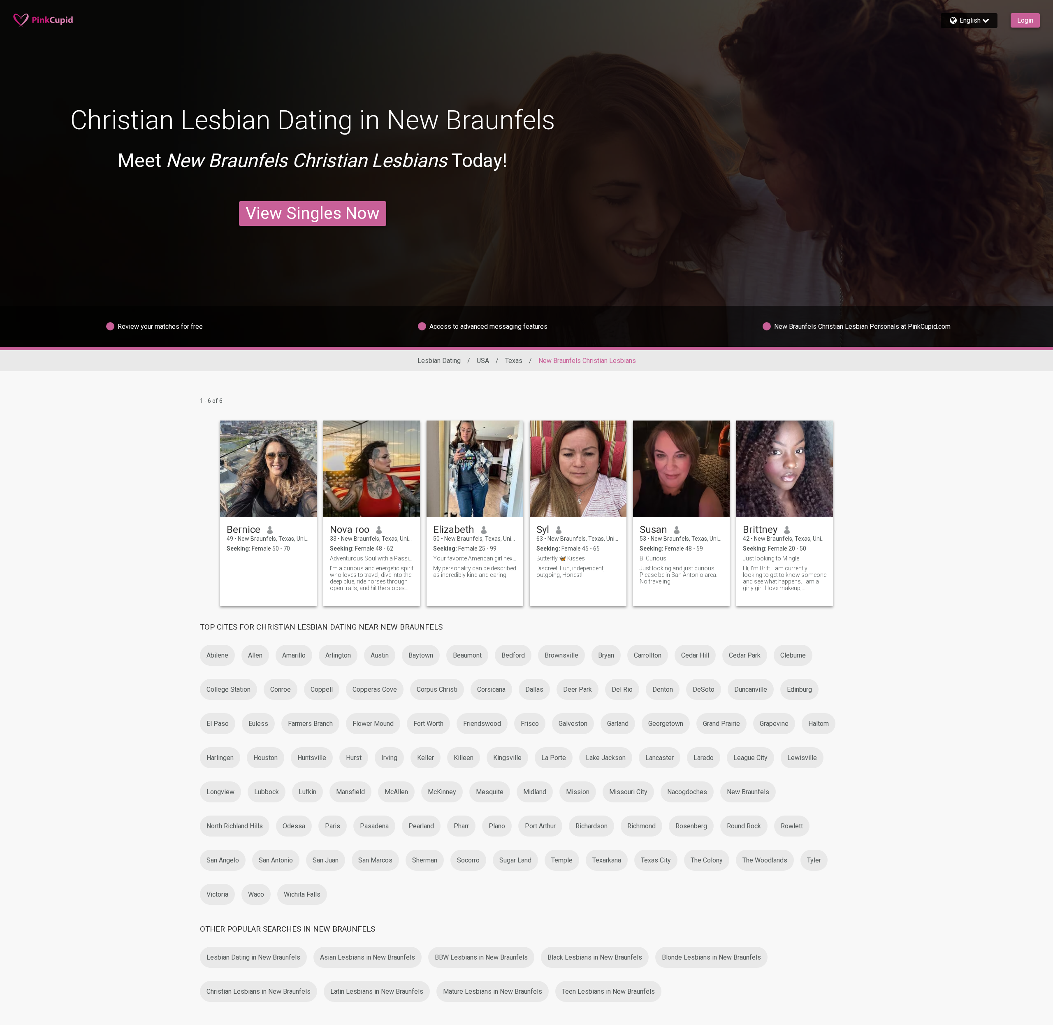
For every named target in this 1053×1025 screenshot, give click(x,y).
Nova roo (349, 529)
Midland (534, 792)
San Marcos (375, 860)
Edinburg (799, 689)
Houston (265, 758)
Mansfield (350, 792)
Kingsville (507, 758)
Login (1025, 20)
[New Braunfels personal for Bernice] (268, 469)
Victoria (217, 894)
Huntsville (311, 758)
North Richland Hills (234, 826)
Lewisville (802, 758)
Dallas (534, 689)
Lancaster (659, 758)
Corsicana (491, 689)
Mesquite (489, 792)
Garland (618, 723)
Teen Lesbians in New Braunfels (608, 991)
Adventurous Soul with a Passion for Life (371, 558)
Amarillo (294, 655)
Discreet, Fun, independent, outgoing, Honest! (570, 571)
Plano (497, 826)
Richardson (591, 826)
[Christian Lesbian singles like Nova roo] (371, 469)
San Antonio (276, 860)
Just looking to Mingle (771, 558)
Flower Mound (373, 723)
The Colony (707, 860)
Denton (662, 689)
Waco (256, 894)
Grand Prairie (721, 723)
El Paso (217, 723)
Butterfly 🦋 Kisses (560, 558)
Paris (332, 826)
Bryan (606, 655)
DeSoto (703, 689)
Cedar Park (745, 655)
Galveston (573, 723)
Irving (389, 758)
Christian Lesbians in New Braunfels (258, 991)
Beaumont (467, 655)
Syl (542, 529)
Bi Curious (653, 558)
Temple (562, 860)
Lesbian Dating (439, 361)
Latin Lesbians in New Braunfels (376, 991)
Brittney (760, 529)
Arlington (338, 655)
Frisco (530, 723)
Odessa (294, 826)
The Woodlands (764, 860)
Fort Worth (428, 723)
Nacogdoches (687, 792)
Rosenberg (691, 826)
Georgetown (665, 723)
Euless (258, 723)
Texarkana (606, 860)
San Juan (326, 860)
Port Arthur (540, 826)
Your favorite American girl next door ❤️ (475, 558)
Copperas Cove (375, 689)
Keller (425, 758)
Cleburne (793, 655)
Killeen (463, 758)
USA (483, 361)
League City (750, 758)
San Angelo (222, 860)
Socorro (468, 860)
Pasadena (374, 826)
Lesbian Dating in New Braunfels (253, 957)
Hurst (354, 758)
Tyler (814, 860)
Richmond (641, 826)
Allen (255, 655)
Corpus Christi (437, 689)
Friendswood (482, 723)
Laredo (703, 758)
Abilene (217, 655)
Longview (220, 792)
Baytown (420, 655)
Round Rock (744, 826)
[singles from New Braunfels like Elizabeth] (475, 469)
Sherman (424, 860)
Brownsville (561, 655)
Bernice (243, 529)
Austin (380, 655)
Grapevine (774, 723)
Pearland (421, 826)
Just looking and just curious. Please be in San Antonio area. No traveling (678, 575)
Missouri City (628, 792)
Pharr (461, 826)
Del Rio (622, 689)
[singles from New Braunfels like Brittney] (784, 469)
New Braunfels (748, 792)
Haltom (818, 723)
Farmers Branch (310, 723)
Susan (653, 529)
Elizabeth (453, 529)
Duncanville (750, 689)
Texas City (656, 860)
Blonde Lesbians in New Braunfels (711, 957)
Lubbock (266, 792)
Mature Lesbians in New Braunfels (492, 991)
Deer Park (577, 689)
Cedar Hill (695, 655)
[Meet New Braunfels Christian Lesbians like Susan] (681, 469)
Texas (513, 361)
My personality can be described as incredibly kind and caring (474, 571)
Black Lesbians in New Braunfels (594, 957)
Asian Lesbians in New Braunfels (367, 957)
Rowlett (792, 826)
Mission (577, 792)
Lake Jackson (606, 758)
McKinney (442, 792)
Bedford (513, 655)
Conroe (280, 689)
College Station (228, 689)
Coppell (322, 689)
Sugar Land (515, 860)
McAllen (396, 792)
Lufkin (307, 792)
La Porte (553, 758)
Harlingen (220, 758)
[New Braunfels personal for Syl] (578, 469)
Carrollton (647, 655)
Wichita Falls (302, 894)
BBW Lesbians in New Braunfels (481, 957)
